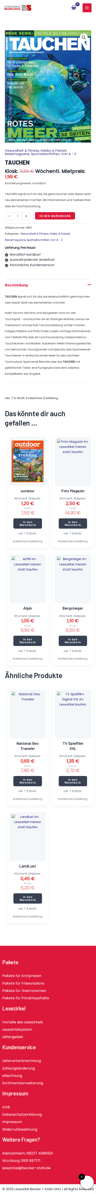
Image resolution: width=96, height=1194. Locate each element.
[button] (84, 37)
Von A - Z (68, 154)
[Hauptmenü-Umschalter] (87, 7)
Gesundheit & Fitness (22, 150)
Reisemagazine (17, 154)
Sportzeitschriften (45, 154)
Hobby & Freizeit (53, 150)
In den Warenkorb (55, 216)
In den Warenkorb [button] (27, 523)
